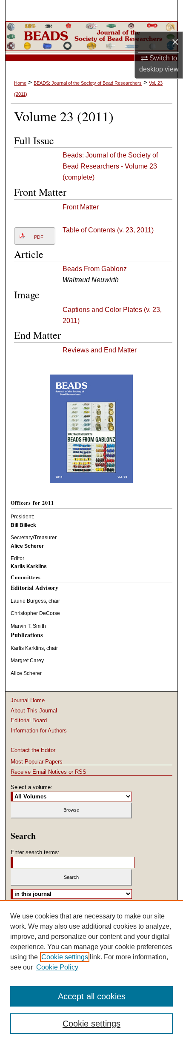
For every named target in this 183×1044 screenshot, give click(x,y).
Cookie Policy (57, 967)
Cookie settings (64, 957)
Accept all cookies (92, 996)
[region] (91, 972)
